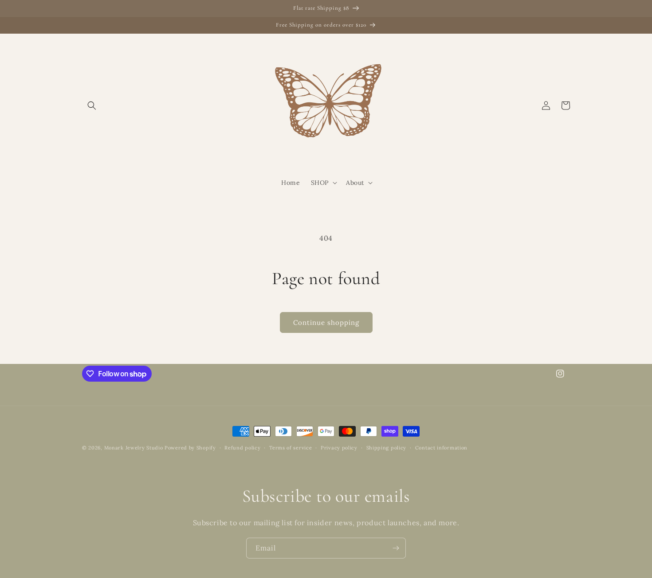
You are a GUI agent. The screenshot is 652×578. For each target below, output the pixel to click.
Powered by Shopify (190, 448)
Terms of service (290, 448)
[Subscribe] (395, 548)
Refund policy (242, 448)
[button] (92, 105)
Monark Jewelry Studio (133, 448)
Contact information (441, 448)
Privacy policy (339, 448)
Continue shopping (326, 322)
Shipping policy (386, 448)
